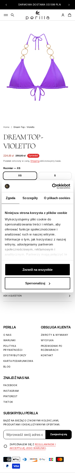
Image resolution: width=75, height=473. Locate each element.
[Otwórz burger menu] (5, 15)
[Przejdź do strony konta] (63, 15)
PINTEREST (10, 396)
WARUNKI (9, 340)
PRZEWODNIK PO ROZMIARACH (51, 348)
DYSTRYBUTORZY (14, 355)
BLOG (7, 366)
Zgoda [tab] (10, 198)
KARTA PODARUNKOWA (18, 361)
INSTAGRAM (11, 390)
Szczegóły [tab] (30, 198)
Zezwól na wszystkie (37, 269)
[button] (6, 4)
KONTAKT (47, 355)
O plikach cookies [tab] (57, 198)
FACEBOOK (10, 385)
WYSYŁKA (47, 340)
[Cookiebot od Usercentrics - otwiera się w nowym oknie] (53, 186)
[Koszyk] (69, 15)
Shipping (34, 161)
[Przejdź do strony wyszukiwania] (12, 15)
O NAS (7, 334)
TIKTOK (8, 402)
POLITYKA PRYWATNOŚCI (12, 348)
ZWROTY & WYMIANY (54, 334)
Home (6, 127)
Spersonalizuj (35, 283)
